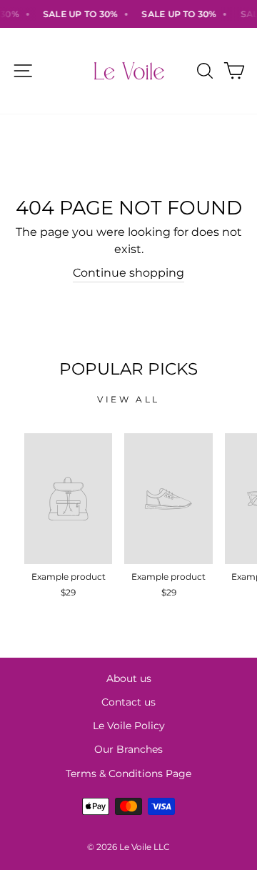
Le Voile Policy (129, 725)
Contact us (128, 702)
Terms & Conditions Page (128, 773)
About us (128, 678)
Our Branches (128, 749)
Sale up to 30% (78, 14)
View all (128, 399)
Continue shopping (128, 273)
